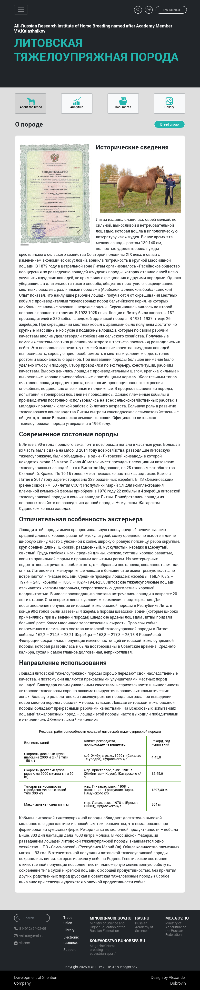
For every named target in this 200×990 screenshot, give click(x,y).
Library (68, 930)
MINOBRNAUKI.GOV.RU (107, 918)
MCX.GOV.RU (175, 918)
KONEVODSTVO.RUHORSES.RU (107, 940)
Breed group (169, 124)
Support (69, 949)
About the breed (31, 107)
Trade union (67, 920)
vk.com (24, 942)
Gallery (169, 107)
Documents (123, 107)
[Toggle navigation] (21, 10)
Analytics (76, 107)
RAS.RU (142, 918)
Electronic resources (71, 940)
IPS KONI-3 (171, 10)
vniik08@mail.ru (31, 935)
